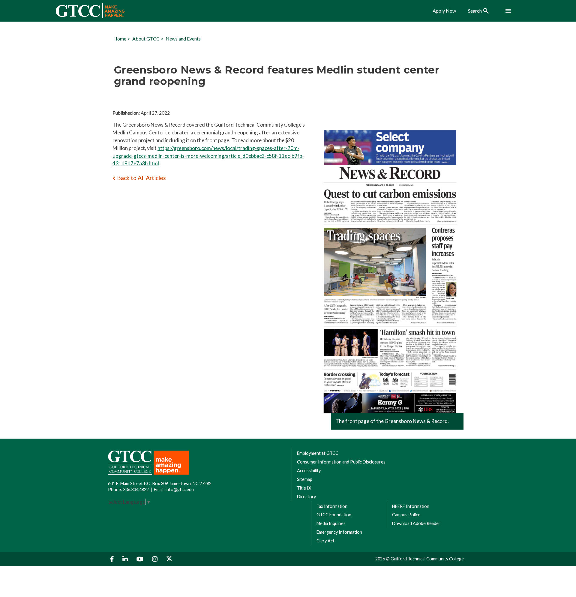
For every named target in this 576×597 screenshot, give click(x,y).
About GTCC (146, 38)
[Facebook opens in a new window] (112, 559)
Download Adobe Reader (416, 523)
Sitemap (304, 479)
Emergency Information (339, 532)
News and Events (183, 38)
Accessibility (309, 470)
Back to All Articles (141, 177)
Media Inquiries (331, 523)
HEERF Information (410, 506)
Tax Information (331, 506)
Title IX (304, 487)
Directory (306, 496)
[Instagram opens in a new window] (155, 559)
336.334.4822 (136, 489)
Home (119, 38)
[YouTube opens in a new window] (140, 559)
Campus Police (406, 514)
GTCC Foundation (333, 514)
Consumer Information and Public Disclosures (341, 461)
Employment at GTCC (317, 453)
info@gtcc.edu (180, 489)
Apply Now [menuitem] (444, 10)
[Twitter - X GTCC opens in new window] (169, 559)
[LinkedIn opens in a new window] (125, 559)
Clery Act (325, 540)
